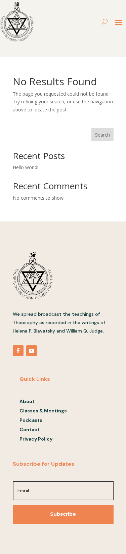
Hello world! (25, 167)
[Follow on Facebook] (18, 350)
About (27, 401)
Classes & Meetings (43, 411)
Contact (29, 429)
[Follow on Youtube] (31, 350)
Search (102, 135)
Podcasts (30, 420)
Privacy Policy (35, 439)
